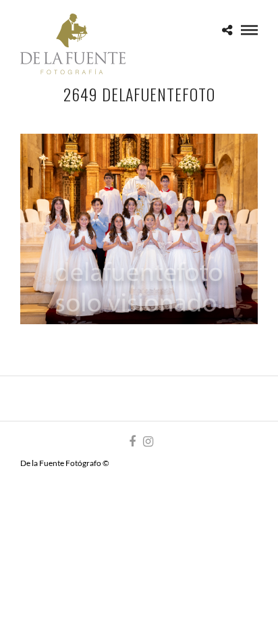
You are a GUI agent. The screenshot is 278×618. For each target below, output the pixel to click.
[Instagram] (147, 441)
